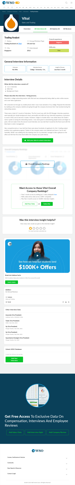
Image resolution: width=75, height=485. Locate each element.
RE (26, 7)
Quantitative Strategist (12, 338)
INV (58, 7)
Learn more (12, 282)
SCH (71, 7)
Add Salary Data (15, 432)
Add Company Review (57, 432)
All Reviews (67, 29)
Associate (8, 315)
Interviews (25, 11)
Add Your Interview (14, 359)
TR (44, 7)
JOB (62, 7)
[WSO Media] (12, 7)
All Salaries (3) (55, 29)
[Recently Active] (4, 7)
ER (55, 7)
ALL (34, 7)
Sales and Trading (10, 299)
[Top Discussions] (8, 7)
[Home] (8, 2)
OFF (30, 7)
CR (51, 7)
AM (48, 7)
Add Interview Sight (35, 432)
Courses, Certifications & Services (16, 457)
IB (16, 7)
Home (3, 11)
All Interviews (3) (40, 29)
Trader (7, 321)
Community (10, 462)
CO (41, 7)
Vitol (20, 11)
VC (38, 7)
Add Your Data (30, 204)
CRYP (66, 7)
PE (20, 7)
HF (23, 7)
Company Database (12, 11)
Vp (6, 326)
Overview (27, 29)
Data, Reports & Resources (14, 468)
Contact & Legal (11, 473)
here (55, 194)
